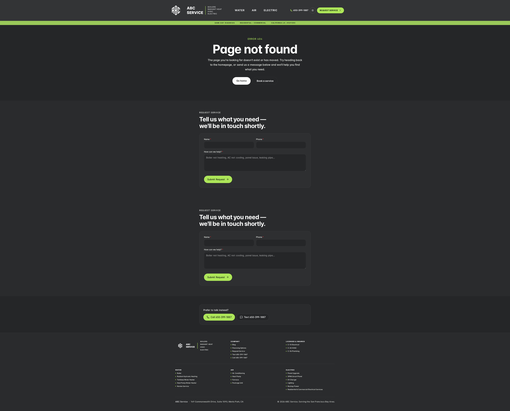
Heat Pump (236, 376)
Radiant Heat (215, 9)
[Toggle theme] (313, 10)
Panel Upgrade (293, 373)
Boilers (212, 7)
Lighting (291, 383)
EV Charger (292, 380)
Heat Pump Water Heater (187, 383)
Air (254, 10)
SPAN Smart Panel (295, 376)
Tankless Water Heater (186, 380)
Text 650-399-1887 (255, 317)
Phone (260, 139)
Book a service (265, 80)
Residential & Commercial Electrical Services (305, 389)
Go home (241, 80)
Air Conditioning (238, 373)
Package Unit (237, 383)
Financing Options (239, 348)
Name (207, 139)
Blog (234, 344)
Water (240, 10)
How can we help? (213, 151)
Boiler (179, 373)
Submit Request (216, 179)
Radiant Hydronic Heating (187, 376)
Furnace (235, 380)
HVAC (210, 11)
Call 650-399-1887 (221, 317)
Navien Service (183, 386)
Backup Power (293, 386)
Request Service (329, 10)
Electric (212, 14)
